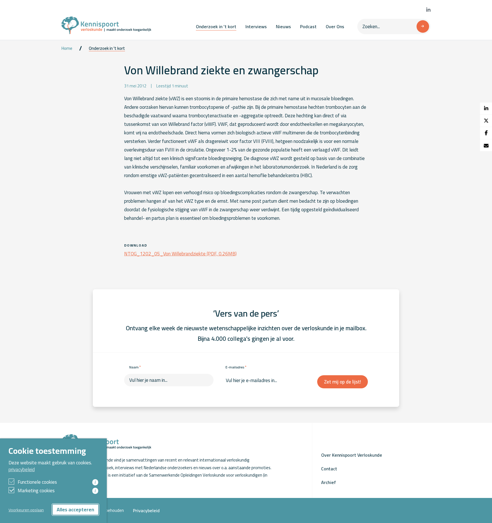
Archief (328, 482)
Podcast (308, 26)
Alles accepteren (75, 509)
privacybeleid (22, 469)
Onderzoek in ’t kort (216, 26)
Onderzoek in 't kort (107, 48)
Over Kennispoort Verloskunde (351, 455)
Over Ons (335, 26)
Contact (329, 469)
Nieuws (283, 26)
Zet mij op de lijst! (342, 381)
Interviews (256, 26)
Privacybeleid (146, 510)
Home (67, 48)
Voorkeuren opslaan (26, 509)
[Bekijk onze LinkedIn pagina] (428, 10)
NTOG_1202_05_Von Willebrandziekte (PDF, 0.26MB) (180, 253)
